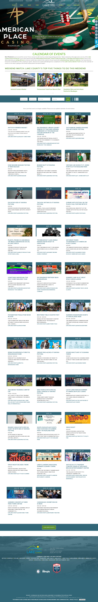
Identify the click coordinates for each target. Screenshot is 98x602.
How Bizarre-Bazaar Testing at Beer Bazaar (19, 166)
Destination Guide (66, 0)
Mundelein (89, 558)
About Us (76, 0)
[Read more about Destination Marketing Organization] (38, 574)
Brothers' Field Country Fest (48, 315)
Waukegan (52, 560)
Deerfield (10, 558)
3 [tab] (49, 93)
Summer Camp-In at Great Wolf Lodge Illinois (76, 278)
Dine (21, 5)
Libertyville (65, 558)
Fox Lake (16, 558)
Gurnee (28, 558)
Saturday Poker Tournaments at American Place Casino (76, 241)
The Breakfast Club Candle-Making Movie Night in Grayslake (47, 241)
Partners (77, 5)
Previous (8, 79)
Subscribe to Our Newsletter (56, 595)
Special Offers (68, 595)
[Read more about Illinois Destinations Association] (57, 574)
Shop (29, 5)
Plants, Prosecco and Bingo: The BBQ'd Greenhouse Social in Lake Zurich (19, 241)
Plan (60, 5)
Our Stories (85, 0)
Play (13, 5)
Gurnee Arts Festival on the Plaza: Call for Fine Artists (76, 203)
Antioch (4, 558)
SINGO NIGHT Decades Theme (18, 464)
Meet (68, 5)
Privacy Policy (65, 596)
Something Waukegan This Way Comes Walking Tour (18, 278)
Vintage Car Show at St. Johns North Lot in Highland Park (77, 166)
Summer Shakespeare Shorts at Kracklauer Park (77, 315)
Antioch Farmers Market (17, 127)
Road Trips (29, 0)
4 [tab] (51, 93)
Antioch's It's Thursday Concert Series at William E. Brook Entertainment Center (77, 466)
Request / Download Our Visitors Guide (36, 595)
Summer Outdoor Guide (16, 0)
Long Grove (81, 558)
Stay (37, 5)
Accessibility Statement (55, 596)
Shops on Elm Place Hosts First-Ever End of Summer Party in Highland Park (46, 428)
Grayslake (22, 558)
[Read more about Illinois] (46, 574)
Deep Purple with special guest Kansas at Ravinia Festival (46, 391)
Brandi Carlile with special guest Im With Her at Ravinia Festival (19, 428)
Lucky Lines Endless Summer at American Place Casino (76, 390)
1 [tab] (45, 93)
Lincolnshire (73, 558)
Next (89, 79)
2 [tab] (47, 93)
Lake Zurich (58, 558)
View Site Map (45, 596)
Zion (68, 560)
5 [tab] (53, 93)
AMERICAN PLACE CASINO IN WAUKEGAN (49, 37)
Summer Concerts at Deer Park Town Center (18, 503)
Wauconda (45, 560)
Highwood (43, 558)
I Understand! (82, 599)
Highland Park (35, 558)
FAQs (40, 596)
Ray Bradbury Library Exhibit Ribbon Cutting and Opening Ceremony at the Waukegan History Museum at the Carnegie (48, 131)
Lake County (50, 558)
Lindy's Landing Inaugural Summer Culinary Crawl (47, 465)
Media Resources (33, 596)
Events (37, 0)
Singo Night (70, 427)
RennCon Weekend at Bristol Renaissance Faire (19, 353)
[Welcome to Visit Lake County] (49, 6)
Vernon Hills (37, 560)
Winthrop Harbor (61, 560)
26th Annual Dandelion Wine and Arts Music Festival (77, 128)
